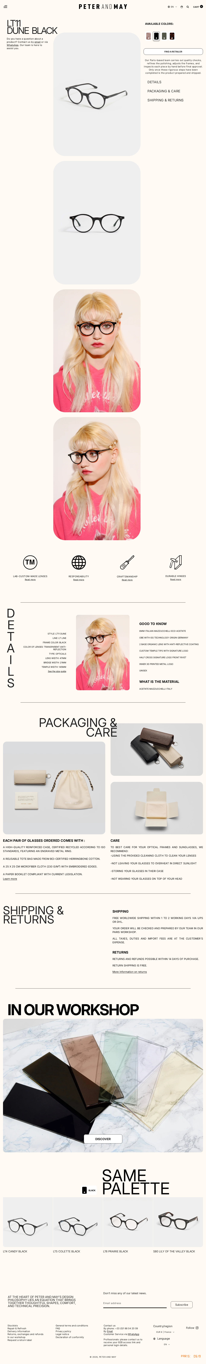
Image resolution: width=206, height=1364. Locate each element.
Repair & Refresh (17, 1328)
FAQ (58, 1328)
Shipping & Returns (165, 100)
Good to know (153, 624)
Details (154, 82)
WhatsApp (13, 45)
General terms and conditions (72, 1325)
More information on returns (130, 971)
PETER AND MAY (107, 1357)
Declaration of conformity (70, 1337)
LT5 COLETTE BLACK (66, 1251)
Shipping (121, 911)
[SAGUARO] (164, 36)
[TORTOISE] (172, 36)
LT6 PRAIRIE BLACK (115, 1251)
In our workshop (16, 1337)
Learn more (10, 878)
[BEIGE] (148, 36)
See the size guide (57, 671)
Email (110, 1331)
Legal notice (62, 1334)
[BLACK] (156, 36)
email (38, 41)
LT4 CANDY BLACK (15, 1251)
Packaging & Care (163, 91)
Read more (30, 579)
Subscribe (181, 1304)
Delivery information (19, 1331)
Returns (120, 952)
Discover (103, 1139)
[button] (5, 6)
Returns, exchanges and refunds (25, 1334)
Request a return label (20, 1340)
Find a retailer (173, 51)
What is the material (159, 682)
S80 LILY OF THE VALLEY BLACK (174, 1251)
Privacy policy (63, 1331)
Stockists (13, 1325)
